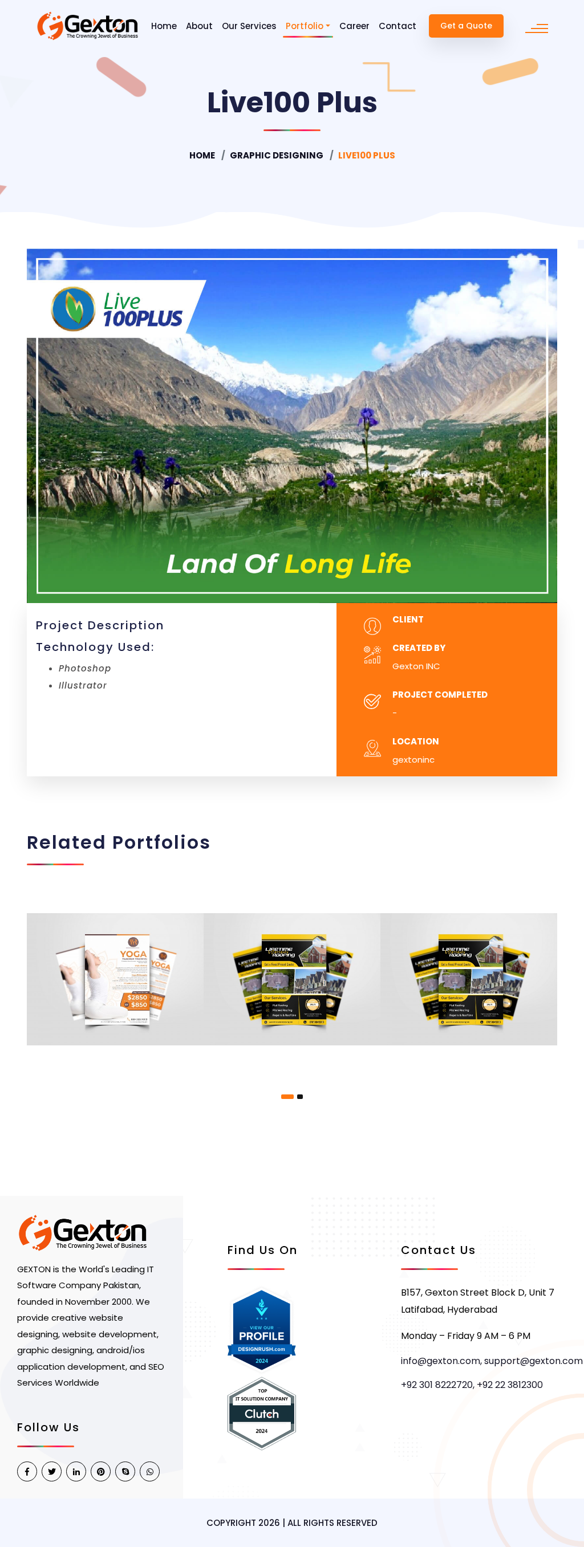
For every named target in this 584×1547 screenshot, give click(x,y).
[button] (287, 1096)
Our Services (249, 26)
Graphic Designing (276, 155)
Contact (397, 26)
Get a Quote (466, 25)
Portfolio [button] (304, 26)
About (199, 26)
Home (164, 26)
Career (354, 26)
